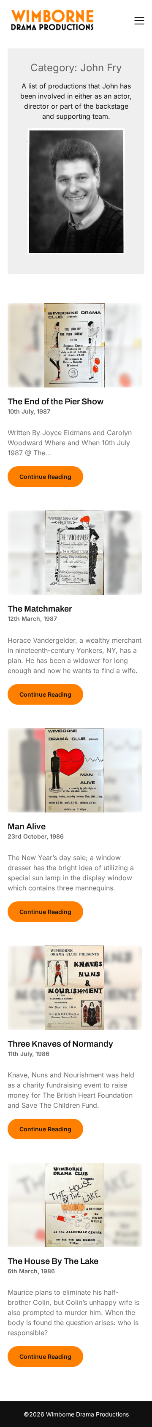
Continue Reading (45, 476)
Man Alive (27, 826)
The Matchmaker (40, 608)
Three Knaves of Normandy (60, 1043)
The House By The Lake (53, 1261)
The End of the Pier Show (55, 401)
